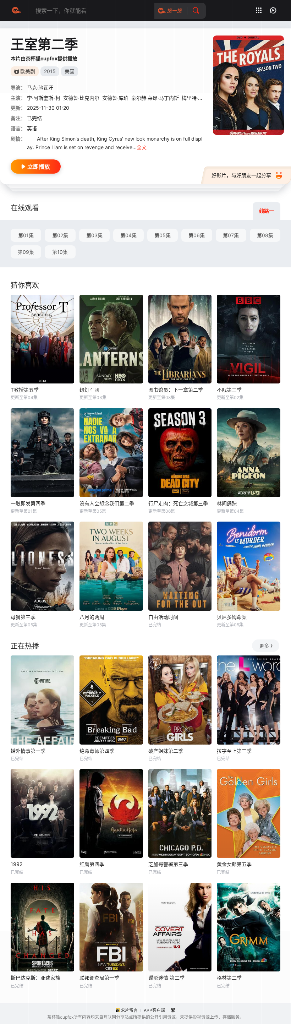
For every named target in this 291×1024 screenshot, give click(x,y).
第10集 (60, 252)
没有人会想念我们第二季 (106, 503)
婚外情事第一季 (28, 751)
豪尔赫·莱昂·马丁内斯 (155, 98)
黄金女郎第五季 (234, 864)
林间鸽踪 (227, 503)
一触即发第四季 (28, 503)
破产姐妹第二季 (165, 751)
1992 (16, 864)
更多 (264, 646)
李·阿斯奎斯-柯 (43, 98)
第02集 (60, 235)
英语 (32, 128)
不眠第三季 (229, 390)
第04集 (128, 235)
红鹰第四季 (91, 864)
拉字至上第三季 (234, 751)
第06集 (196, 235)
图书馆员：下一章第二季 (175, 390)
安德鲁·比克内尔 (81, 98)
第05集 (162, 235)
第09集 (26, 252)
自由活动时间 (163, 617)
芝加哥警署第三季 (168, 864)
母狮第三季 (23, 617)
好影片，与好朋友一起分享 (241, 175)
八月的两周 (91, 617)
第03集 (94, 235)
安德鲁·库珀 (115, 98)
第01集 (26, 235)
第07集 (231, 235)
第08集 (265, 235)
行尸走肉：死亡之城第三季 (178, 503)
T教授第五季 (25, 390)
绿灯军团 (89, 390)
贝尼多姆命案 (232, 617)
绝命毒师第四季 (96, 751)
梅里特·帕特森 (197, 98)
